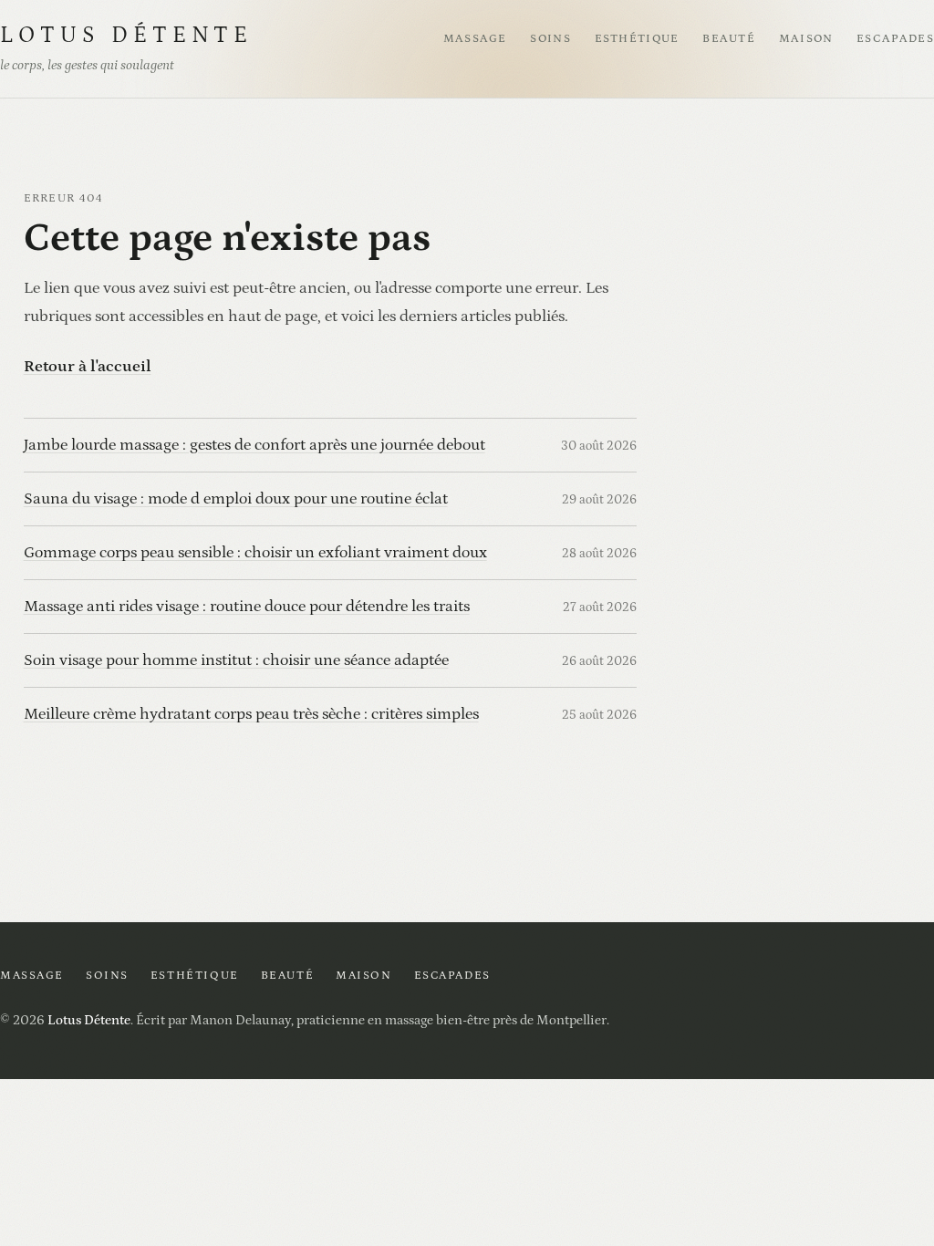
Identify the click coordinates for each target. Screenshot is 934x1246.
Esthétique (637, 39)
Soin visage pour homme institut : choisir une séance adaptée (236, 660)
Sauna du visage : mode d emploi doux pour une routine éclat (236, 498)
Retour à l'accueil (87, 366)
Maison (806, 39)
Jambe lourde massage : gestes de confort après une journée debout (254, 444)
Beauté (728, 39)
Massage (475, 39)
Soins (550, 39)
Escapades (895, 39)
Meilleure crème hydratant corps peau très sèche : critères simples (251, 713)
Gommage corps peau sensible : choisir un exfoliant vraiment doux (255, 552)
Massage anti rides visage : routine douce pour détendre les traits (247, 606)
